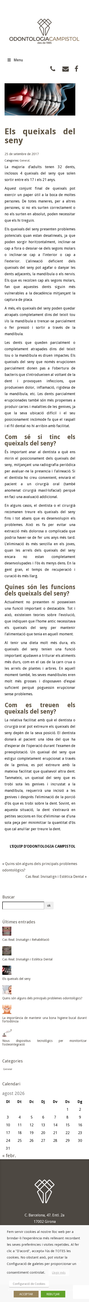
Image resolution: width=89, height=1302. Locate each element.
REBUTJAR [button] (53, 1294)
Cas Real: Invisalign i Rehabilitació (25, 939)
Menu (18, 60)
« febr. (9, 1155)
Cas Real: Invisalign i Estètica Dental (55, 876)
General (24, 160)
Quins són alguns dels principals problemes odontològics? (42, 998)
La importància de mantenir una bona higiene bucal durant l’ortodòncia (44, 1019)
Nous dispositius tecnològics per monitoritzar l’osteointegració (44, 1042)
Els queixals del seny (16, 979)
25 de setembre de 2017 (22, 154)
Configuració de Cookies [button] (29, 1284)
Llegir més (58, 1272)
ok (49, 905)
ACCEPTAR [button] (26, 1294)
